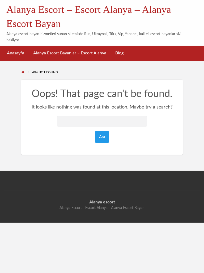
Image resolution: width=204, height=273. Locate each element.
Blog (119, 53)
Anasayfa (15, 53)
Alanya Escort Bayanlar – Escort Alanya (69, 53)
